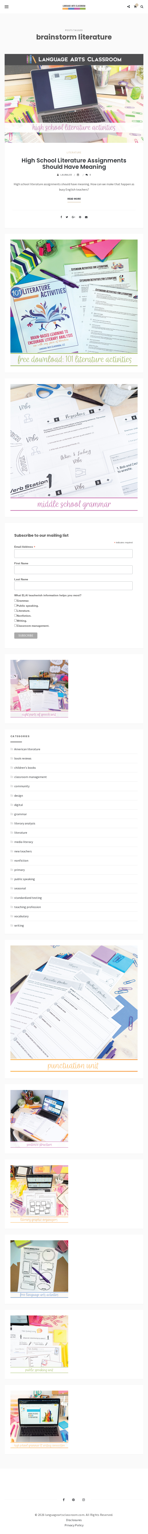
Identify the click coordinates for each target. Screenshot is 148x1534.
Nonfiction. (24, 615)
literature (74, 152)
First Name (21, 563)
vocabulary (21, 916)
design (18, 795)
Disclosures (74, 1520)
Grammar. (23, 600)
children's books (25, 768)
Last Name (21, 579)
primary (19, 870)
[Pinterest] (73, 1500)
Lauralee (66, 174)
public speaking (24, 879)
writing (19, 925)
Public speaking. (28, 605)
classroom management (30, 777)
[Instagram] (83, 1500)
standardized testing (28, 898)
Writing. (22, 620)
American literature (27, 749)
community (21, 786)
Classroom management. (33, 625)
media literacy (23, 842)
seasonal (20, 888)
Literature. (23, 610)
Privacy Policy (74, 1525)
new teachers (23, 851)
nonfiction (21, 860)
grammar (20, 814)
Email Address (24, 547)
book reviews (22, 758)
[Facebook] (64, 1500)
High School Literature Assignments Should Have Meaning (74, 163)
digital (18, 805)
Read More (74, 198)
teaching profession (27, 907)
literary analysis (24, 823)
